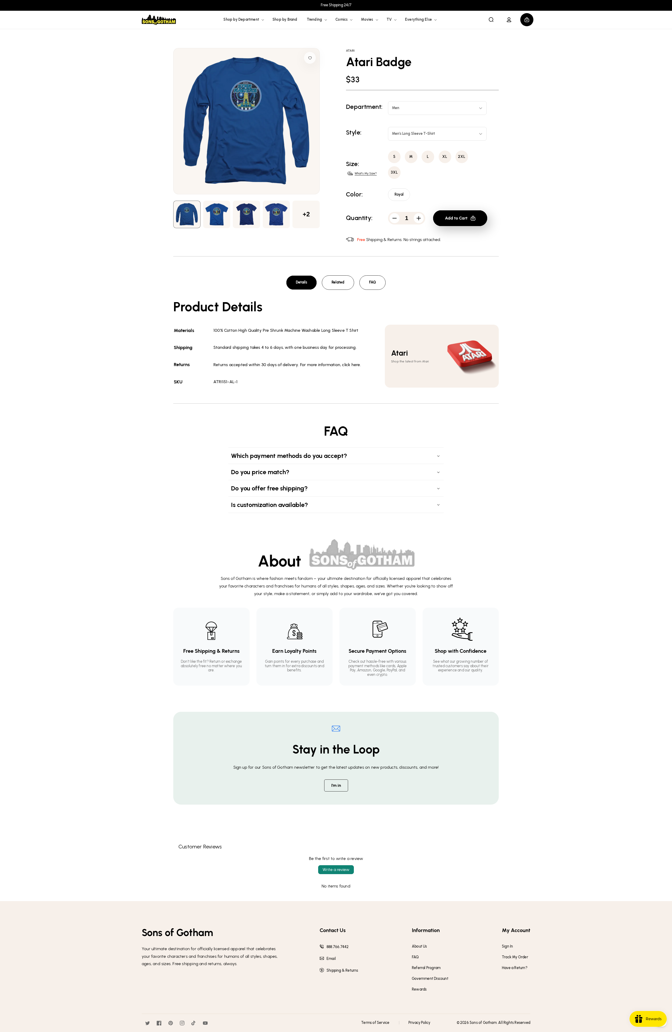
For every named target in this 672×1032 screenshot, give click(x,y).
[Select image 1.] (216, 214)
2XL (461, 156)
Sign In (507, 946)
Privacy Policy (419, 1022)
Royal (399, 194)
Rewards (419, 989)
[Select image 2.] (246, 214)
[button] (243, 19)
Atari (350, 50)
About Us (419, 946)
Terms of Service (375, 1022)
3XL (394, 172)
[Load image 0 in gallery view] (186, 214)
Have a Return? (514, 968)
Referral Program (426, 968)
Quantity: (359, 218)
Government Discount (430, 979)
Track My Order (515, 957)
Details (301, 282)
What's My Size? (366, 173)
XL (444, 156)
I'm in (336, 785)
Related (338, 282)
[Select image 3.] (276, 214)
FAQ (372, 282)
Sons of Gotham (483, 1022)
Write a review (336, 869)
